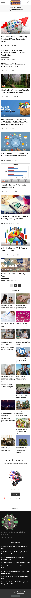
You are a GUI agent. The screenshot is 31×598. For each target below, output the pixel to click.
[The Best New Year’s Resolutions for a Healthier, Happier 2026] (8, 405)
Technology (6, 32)
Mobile (11, 269)
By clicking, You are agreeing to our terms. (16, 498)
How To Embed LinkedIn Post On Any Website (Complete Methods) (22, 360)
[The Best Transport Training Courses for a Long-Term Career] (23, 369)
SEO (3, 86)
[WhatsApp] (11, 537)
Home (11, 7)
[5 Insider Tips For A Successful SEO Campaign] (15, 173)
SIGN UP (15, 494)
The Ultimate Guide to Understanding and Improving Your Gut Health (22, 431)
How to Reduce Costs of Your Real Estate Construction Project (22, 413)
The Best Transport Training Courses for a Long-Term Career (21, 378)
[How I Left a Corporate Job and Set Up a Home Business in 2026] (23, 334)
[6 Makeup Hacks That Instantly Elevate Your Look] (8, 298)
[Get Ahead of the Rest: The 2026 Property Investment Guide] (8, 316)
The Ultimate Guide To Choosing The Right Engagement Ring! (21, 307)
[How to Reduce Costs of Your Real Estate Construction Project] (23, 405)
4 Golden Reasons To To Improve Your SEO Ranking (15, 249)
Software (12, 212)
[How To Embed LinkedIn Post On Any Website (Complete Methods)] (23, 352)
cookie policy (20, 593)
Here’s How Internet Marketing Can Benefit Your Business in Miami (14, 38)
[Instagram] (5, 537)
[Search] (28, 2)
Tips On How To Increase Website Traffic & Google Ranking (15, 91)
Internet (5, 212)
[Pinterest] (2, 537)
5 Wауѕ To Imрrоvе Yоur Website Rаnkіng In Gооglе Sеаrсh (14, 217)
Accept (15, 596)
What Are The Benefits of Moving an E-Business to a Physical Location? (7, 386)
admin (3, 59)
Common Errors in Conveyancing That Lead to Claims (8, 420)
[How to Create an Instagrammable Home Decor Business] (8, 334)
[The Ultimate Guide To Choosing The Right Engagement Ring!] (23, 298)
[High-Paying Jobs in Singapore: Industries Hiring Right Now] (8, 440)
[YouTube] (8, 537)
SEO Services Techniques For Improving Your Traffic (13, 65)
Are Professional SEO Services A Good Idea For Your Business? (14, 154)
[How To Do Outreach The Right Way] (15, 264)
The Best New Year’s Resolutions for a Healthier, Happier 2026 (8, 413)
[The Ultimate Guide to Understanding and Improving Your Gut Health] (23, 422)
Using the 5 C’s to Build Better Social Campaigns (16, 562)
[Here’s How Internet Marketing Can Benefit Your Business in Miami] (15, 24)
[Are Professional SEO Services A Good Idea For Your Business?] (15, 141)
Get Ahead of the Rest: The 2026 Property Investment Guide (7, 325)
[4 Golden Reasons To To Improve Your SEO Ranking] (15, 236)
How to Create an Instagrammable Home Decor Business (6, 342)
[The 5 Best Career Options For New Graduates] (23, 389)
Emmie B (3, 45)
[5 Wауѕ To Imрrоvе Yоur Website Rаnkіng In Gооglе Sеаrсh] (15, 204)
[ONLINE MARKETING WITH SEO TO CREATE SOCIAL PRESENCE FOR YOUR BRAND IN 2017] (15, 108)
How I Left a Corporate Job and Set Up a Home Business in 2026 (23, 342)
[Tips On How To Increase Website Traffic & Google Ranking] (15, 81)
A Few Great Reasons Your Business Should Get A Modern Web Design (14, 52)
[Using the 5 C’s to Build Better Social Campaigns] (23, 316)
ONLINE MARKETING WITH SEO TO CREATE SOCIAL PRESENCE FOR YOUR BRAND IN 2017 (14, 121)
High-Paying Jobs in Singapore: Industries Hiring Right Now (6, 449)
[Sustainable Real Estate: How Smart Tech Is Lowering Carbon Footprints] (23, 440)
